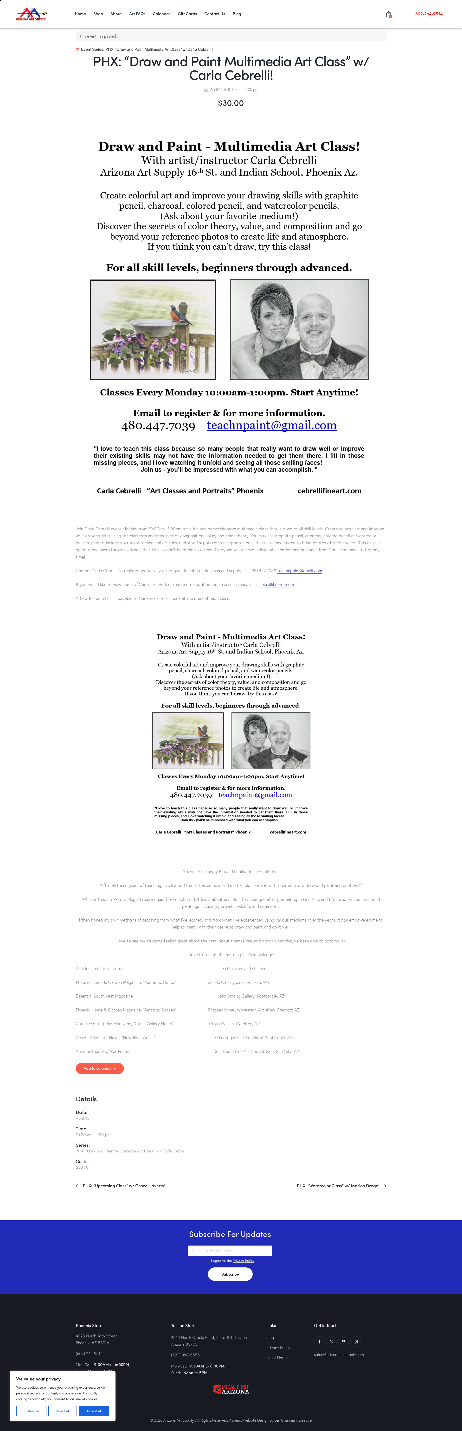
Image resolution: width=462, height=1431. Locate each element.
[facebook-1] (319, 1341)
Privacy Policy (243, 1261)
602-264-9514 (429, 14)
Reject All (63, 1411)
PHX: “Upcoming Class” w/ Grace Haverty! (123, 1186)
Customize (31, 1411)
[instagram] (355, 1341)
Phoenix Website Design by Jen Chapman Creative (270, 1420)
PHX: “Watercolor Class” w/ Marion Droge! (338, 1186)
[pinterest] (343, 1341)
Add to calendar (98, 1068)
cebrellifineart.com (276, 584)
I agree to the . (233, 1261)
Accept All (94, 1411)
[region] (63, 1396)
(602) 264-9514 (89, 1353)
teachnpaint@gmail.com (299, 570)
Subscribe (230, 1274)
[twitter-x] (331, 1341)
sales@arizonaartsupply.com (339, 1354)
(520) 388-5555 (185, 1354)
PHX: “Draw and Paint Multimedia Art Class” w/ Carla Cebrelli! (132, 1150)
